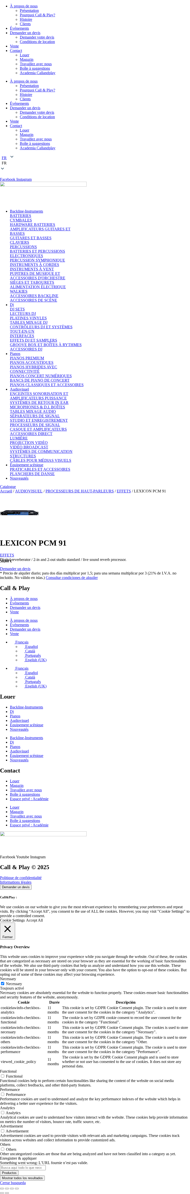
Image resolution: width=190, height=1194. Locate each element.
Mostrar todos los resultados (22, 1178)
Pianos (15, 716)
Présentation (29, 10)
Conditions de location (37, 42)
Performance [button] (10, 1089)
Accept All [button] (34, 920)
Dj (12, 711)
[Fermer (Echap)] (17, 1188)
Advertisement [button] (11, 1126)
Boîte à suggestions (35, 68)
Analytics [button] (7, 1108)
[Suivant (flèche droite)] (7, 1193)
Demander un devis (25, 33)
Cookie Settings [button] (12, 920)
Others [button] (5, 1144)
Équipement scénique (26, 725)
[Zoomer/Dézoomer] (2, 1188)
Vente (14, 46)
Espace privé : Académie (29, 799)
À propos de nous (24, 6)
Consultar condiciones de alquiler (72, 577)
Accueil (6, 491)
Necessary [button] (8, 979)
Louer (24, 55)
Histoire (26, 19)
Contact (16, 50)
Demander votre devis (37, 37)
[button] (95, 163)
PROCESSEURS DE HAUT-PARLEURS (80, 491)
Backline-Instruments (26, 707)
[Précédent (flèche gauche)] (2, 1193)
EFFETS (124, 491)
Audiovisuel (19, 720)
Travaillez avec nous (36, 64)
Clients (25, 24)
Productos (9, 1173)
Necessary (14, 984)
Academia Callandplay (37, 73)
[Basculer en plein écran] (7, 1188)
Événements (19, 28)
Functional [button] (8, 1071)
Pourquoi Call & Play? (37, 15)
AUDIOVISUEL (29, 491)
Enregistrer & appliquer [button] (18, 1158)
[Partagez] (12, 1188)
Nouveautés (19, 729)
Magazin (26, 59)
